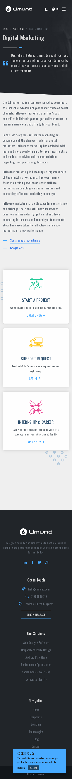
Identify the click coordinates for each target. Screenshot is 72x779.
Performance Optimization (36, 664)
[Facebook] (32, 562)
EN (57, 9)
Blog (36, 739)
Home (5, 29)
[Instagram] (47, 562)
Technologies (36, 732)
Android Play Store (36, 657)
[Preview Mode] (46, 9)
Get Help (34, 378)
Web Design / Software (36, 642)
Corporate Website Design (36, 650)
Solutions (18, 29)
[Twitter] (39, 562)
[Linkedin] (25, 562)
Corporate (36, 717)
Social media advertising (25, 240)
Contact (36, 746)
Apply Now (35, 442)
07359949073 (39, 596)
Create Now (34, 315)
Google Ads (17, 248)
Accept (33, 768)
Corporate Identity (36, 679)
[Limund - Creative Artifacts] (19, 9)
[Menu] (63, 9)
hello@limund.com (38, 589)
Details (21, 768)
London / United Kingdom (39, 604)
